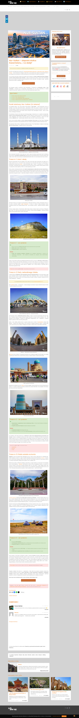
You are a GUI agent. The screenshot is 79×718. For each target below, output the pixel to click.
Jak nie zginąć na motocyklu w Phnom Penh (17, 693)
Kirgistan (20, 655)
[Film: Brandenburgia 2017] (39, 682)
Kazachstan (16, 655)
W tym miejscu (12, 565)
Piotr (17, 65)
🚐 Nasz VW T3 (58, 1)
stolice (36, 655)
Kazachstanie (39, 585)
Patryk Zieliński (18, 606)
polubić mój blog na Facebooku (20, 586)
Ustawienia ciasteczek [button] (56, 716)
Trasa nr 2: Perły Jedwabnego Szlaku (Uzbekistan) (20, 98)
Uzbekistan (11, 656)
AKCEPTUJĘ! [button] (64, 716)
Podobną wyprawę (12, 497)
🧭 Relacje (22, 1)
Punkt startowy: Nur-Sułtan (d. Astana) (19, 96)
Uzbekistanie (12, 586)
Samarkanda (14, 447)
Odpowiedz (46, 609)
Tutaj (11, 269)
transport (40, 655)
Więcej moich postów (44, 670)
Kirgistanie (44, 585)
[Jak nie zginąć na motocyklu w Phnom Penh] (18, 684)
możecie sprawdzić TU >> (38, 281)
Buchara (13, 448)
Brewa (20, 664)
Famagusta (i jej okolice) (59, 692)
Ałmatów (42, 458)
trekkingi (43, 655)
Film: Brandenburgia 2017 (37, 689)
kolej (23, 655)
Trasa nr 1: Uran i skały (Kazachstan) (18, 97)
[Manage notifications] (74, 716)
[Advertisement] (39, 22)
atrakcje (12, 655)
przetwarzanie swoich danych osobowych (60, 70)
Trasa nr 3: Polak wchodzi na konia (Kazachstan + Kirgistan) (22, 99)
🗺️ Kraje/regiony (31, 1)
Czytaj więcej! (24, 700)
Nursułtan (29, 655)
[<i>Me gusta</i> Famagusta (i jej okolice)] (61, 683)
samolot (33, 655)
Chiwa (13, 449)
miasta (26, 655)
